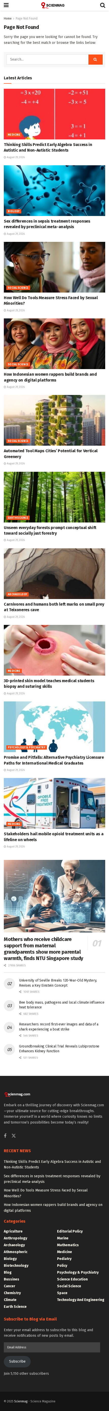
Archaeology (17, 594)
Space (62, 1293)
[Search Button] (102, 5)
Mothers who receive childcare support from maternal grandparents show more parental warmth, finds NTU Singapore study (43, 948)
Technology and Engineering (80, 1300)
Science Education (72, 1279)
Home (8, 18)
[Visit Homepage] (54, 5)
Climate (10, 1300)
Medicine (14, 134)
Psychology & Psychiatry (26, 747)
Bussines (11, 1279)
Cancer (9, 1286)
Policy (62, 1265)
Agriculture (13, 1231)
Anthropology (15, 1238)
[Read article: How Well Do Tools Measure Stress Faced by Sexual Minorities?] (54, 267)
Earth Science (18, 517)
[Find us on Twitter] (13, 1136)
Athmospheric (15, 1252)
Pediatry (64, 1259)
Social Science (18, 288)
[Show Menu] (6, 5)
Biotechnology (16, 1265)
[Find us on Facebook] (5, 1136)
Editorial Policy (70, 1231)
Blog (8, 1272)
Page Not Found (27, 18)
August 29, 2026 (15, 157)
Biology (14, 211)
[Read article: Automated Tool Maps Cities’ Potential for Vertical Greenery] (54, 420)
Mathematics (68, 1245)
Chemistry (12, 1293)
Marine (62, 1238)
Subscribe (17, 1361)
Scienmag (21, 1401)
